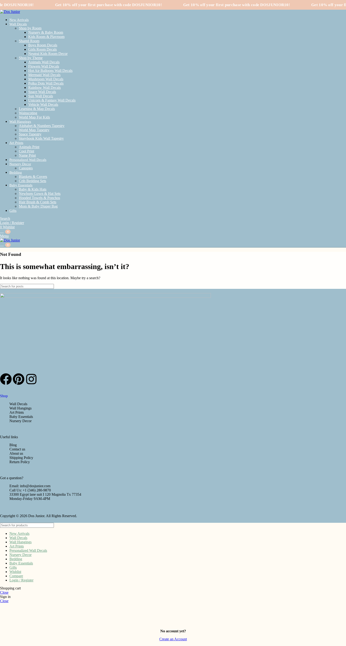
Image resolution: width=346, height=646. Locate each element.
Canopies (26, 168)
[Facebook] (6, 379)
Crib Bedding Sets (32, 181)
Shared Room (29, 41)
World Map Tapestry (34, 130)
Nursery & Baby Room (45, 32)
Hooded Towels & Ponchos (39, 198)
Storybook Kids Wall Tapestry (41, 138)
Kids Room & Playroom (46, 37)
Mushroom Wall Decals (45, 79)
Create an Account (173, 639)
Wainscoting (28, 113)
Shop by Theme (31, 58)
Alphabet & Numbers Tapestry (41, 126)
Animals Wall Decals (44, 62)
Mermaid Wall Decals (44, 75)
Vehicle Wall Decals (43, 104)
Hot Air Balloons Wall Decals (50, 71)
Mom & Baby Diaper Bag (38, 206)
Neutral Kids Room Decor (48, 54)
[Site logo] (10, 12)
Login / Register (21, 580)
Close (4, 592)
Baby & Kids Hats (32, 189)
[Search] (340, 286)
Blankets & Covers (33, 177)
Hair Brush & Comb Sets (37, 202)
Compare (16, 576)
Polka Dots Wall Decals (46, 83)
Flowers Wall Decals (43, 66)
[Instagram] (31, 379)
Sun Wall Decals (40, 96)
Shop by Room (30, 28)
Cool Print (26, 151)
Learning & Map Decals (37, 109)
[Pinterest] (18, 379)
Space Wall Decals (42, 92)
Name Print (27, 155)
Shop (4, 396)
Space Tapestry (30, 134)
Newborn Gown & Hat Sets (39, 194)
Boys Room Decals (42, 45)
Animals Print (29, 147)
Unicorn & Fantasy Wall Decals (52, 100)
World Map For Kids (34, 117)
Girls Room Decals (42, 49)
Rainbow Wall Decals (44, 88)
